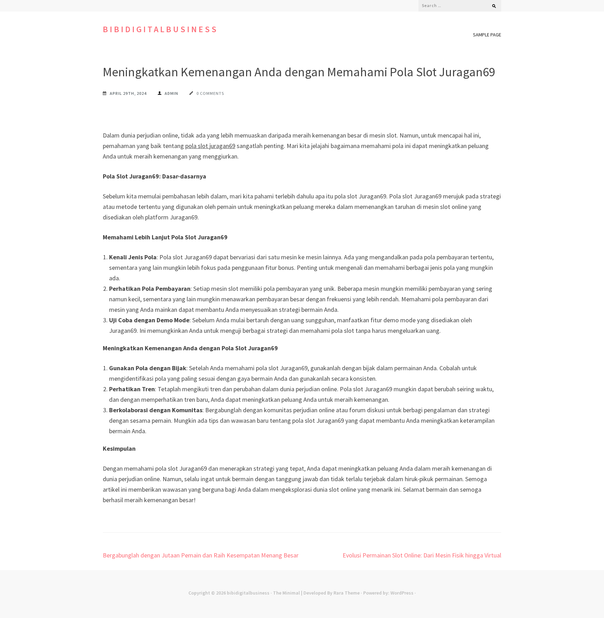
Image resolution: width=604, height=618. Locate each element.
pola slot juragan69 (210, 146)
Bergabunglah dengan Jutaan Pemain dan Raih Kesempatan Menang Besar (201, 555)
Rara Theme (346, 593)
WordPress (402, 593)
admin (171, 93)
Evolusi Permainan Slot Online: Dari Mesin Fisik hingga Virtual (422, 555)
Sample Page (487, 34)
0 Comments (210, 93)
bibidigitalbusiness (160, 29)
